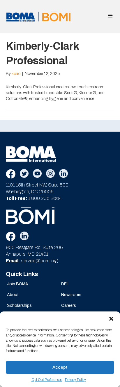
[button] (111, 319)
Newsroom (71, 295)
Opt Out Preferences (46, 380)
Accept (60, 367)
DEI (64, 284)
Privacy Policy (75, 380)
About (13, 295)
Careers (68, 305)
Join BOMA (17, 284)
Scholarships (19, 305)
